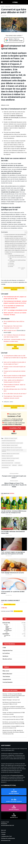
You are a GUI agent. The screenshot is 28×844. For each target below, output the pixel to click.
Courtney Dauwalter (8, 682)
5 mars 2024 (3, 15)
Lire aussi (12, 263)
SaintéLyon (5, 656)
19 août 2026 (9, 555)
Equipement (6, 633)
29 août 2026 (9, 514)
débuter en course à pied (11, 438)
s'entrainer (17, 463)
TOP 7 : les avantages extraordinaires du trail (15, 310)
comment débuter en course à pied (10, 453)
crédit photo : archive (23, 268)
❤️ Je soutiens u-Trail (14, 428)
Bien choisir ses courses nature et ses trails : (18, 257)
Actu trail (3, 830)
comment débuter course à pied (9, 445)
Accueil (2, 6)
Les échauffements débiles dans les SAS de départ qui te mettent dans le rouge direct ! (15, 358)
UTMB (4, 647)
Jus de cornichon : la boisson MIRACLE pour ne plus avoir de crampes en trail (13, 512)
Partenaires (4, 823)
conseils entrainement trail (8, 440)
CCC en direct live (18, 611)
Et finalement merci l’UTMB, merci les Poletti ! (13, 717)
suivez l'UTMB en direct (9, 604)
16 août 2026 (9, 574)
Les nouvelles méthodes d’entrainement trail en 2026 (13, 532)
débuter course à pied (7, 456)
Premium (7, 629)
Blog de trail (7, 6)
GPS (5, 636)
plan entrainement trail (7, 463)
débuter (20, 465)
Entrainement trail (5, 840)
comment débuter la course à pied (10, 458)
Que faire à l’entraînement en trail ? (17, 255)
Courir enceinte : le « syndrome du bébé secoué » (12, 592)
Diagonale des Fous (7, 650)
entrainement (5, 467)
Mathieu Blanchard (7, 674)
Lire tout (11, 266)
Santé (3, 508)
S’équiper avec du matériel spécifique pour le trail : (18, 260)
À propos (3, 832)
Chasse (7, 627)
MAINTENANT (14, 288)
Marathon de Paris (7, 659)
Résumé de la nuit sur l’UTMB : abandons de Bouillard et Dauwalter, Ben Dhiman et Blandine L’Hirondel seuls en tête (13, 732)
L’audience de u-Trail (6, 836)
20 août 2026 (9, 535)
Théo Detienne (6, 676)
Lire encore (12, 265)
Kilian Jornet (6, 671)
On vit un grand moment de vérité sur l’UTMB (13, 719)
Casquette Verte (7, 679)
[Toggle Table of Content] (25, 232)
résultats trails (9, 628)
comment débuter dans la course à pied (11, 447)
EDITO (7, 625)
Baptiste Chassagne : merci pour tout (11, 700)
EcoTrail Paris (6, 653)
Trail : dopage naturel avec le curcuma (12, 573)
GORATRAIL (7, 626)
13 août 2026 (9, 595)
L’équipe (3, 834)
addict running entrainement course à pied (12, 443)
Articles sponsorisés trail (7, 825)
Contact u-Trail (5, 822)
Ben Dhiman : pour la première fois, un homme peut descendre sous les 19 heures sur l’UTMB (13, 722)
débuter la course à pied (8, 460)
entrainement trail (6, 465)
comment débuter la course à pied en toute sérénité (12, 450)
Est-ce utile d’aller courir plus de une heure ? (15, 394)
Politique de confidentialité (8, 838)
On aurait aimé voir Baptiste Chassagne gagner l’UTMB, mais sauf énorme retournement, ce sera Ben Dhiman (14, 708)
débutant (14, 465)
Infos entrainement (15, 6)
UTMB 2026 (4, 608)
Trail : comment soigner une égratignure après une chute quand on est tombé (13, 553)
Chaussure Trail (7, 635)
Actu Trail (6, 624)
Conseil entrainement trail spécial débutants (15, 234)
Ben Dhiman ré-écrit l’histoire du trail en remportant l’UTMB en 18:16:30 (12, 703)
